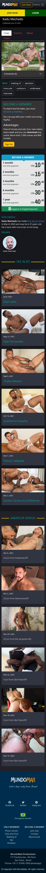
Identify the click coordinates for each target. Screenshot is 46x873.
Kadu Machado (9, 251)
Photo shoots (11, 830)
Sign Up (9, 144)
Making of (11, 836)
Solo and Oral (11, 833)
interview (7, 93)
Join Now (26, 4)
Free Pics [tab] (18, 33)
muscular (8, 88)
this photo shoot (35, 221)
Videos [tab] (7, 38)
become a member (12, 111)
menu (37, 4)
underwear (35, 88)
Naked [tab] (30, 33)
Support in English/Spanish (24, 209)
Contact (34, 833)
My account (34, 836)
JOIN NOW (12, 13)
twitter (23, 805)
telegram (36, 805)
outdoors (21, 88)
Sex (11, 840)
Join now (34, 830)
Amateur (11, 843)
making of (16, 83)
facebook (9, 805)
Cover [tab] (6, 33)
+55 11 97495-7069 (21, 863)
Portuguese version (23, 818)
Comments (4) (10, 74)
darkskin (29, 83)
